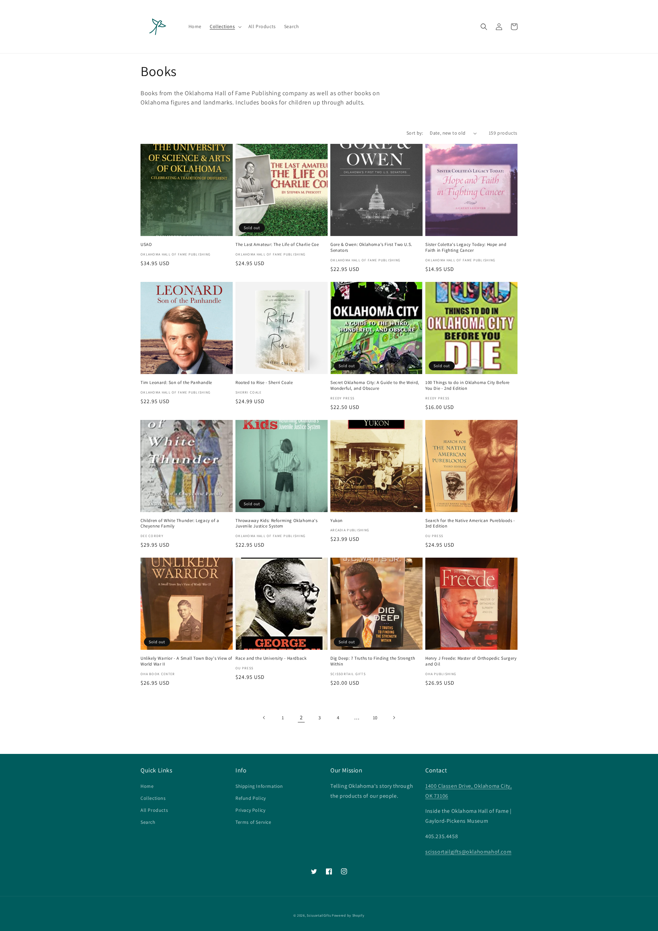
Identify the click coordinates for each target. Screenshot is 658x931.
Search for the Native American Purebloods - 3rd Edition (470, 523)
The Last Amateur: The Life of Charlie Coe (277, 244)
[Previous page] (264, 717)
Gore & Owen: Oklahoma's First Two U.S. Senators (371, 247)
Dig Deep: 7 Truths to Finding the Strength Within (372, 661)
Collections (153, 798)
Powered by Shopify (348, 915)
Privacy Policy (250, 810)
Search (148, 822)
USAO (146, 244)
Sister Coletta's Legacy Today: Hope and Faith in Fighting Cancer (465, 247)
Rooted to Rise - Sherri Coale (264, 382)
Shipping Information (259, 786)
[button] (225, 26)
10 (375, 718)
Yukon (336, 520)
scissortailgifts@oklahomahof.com (468, 851)
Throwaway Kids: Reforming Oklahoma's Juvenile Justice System (276, 523)
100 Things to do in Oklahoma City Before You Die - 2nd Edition (467, 385)
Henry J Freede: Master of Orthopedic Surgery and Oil (470, 661)
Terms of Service (253, 822)
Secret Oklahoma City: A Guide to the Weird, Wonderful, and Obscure (374, 385)
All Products (154, 810)
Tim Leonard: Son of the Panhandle (176, 382)
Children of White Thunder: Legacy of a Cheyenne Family (180, 523)
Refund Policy (250, 798)
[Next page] (393, 717)
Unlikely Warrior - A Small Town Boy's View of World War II (186, 661)
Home (147, 786)
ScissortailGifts (319, 915)
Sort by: (414, 133)
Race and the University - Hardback (270, 658)
